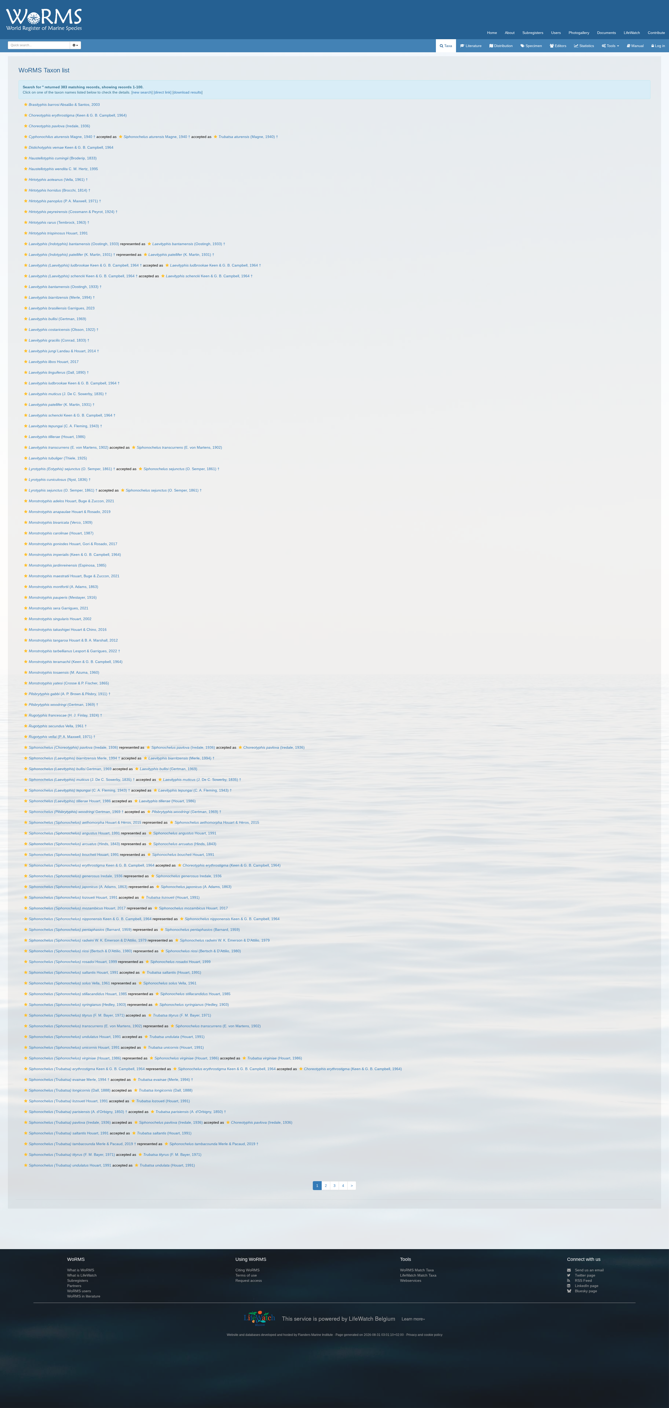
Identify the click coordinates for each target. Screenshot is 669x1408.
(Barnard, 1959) (80, 929)
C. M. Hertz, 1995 (63, 169)
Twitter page (585, 1275)
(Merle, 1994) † (62, 297)
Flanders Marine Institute (315, 1335)
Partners (74, 1286)
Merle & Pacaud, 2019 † (82, 1144)
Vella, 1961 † (58, 726)
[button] (26, 104)
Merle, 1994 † (74, 758)
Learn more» (413, 1319)
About (510, 33)
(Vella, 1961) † (58, 179)
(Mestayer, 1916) (63, 597)
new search (142, 92)
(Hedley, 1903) (77, 1004)
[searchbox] (37, 45)
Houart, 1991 (58, 233)
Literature (473, 46)
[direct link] (162, 92)
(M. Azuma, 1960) (64, 672)
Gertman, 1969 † (76, 812)
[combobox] (39, 45)
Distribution (503, 46)
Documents (606, 33)
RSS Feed (583, 1280)
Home (492, 33)
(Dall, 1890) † (59, 372)
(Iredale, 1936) (59, 126)
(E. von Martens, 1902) (68, 447)
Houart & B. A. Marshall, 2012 (73, 640)
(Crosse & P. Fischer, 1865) (69, 683)
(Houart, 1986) (57, 437)
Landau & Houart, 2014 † (64, 351)
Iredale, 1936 (76, 876)
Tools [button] (611, 46)
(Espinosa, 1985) (67, 565)
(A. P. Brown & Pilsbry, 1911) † (70, 694)
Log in (659, 46)
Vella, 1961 (69, 983)
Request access (248, 1280)
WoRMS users (79, 1291)
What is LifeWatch (82, 1275)
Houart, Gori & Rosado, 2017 (73, 544)
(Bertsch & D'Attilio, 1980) (80, 951)
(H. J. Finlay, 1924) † (65, 715)
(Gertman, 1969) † (63, 704)
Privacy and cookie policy (424, 1335)
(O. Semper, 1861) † (72, 469)
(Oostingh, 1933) (74, 244)
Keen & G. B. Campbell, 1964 (71, 147)
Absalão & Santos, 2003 (64, 104)
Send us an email (589, 1270)
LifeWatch (632, 33)
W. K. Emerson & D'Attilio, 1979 (88, 940)
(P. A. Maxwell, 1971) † (65, 201)
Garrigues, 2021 (58, 608)
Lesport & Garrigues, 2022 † (74, 651)
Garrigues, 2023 (62, 308)
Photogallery (579, 33)
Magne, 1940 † (62, 137)
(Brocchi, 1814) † (59, 190)
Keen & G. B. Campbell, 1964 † (85, 265)
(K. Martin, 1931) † (72, 254)
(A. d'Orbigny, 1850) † (78, 1112)
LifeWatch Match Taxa (418, 1275)
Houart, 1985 (78, 994)
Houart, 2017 (54, 362)
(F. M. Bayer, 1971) (77, 1015)
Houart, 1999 (73, 962)
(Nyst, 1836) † (60, 479)
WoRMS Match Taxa (417, 1270)
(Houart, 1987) (61, 533)
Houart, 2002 (60, 619)
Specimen (533, 46)
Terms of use (246, 1275)
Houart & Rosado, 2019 (70, 512)
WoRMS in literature (83, 1296)
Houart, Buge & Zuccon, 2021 (71, 501)
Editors (560, 46)
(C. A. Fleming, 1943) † (65, 426)
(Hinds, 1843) (74, 844)
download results (187, 92)
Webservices (410, 1280)
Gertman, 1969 (70, 769)
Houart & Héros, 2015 (85, 822)
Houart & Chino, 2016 (68, 629)
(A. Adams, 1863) (63, 587)
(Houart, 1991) (173, 897)
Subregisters (532, 33)
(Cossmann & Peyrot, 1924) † (73, 212)
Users (556, 33)
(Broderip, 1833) (63, 158)
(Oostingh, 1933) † (188, 244)
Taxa (447, 46)
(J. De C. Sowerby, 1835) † (68, 394)
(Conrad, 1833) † (59, 340)
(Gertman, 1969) (57, 319)
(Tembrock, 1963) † (59, 222)
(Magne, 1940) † (248, 137)
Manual (637, 46)
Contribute (656, 33)
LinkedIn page (586, 1286)
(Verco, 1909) (61, 522)
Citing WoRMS (247, 1270)
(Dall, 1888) (70, 1090)
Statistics (586, 46)
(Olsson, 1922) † (64, 329)
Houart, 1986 (70, 801)
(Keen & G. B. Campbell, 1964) (78, 115)
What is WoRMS (80, 1270)
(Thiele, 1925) (58, 458)
